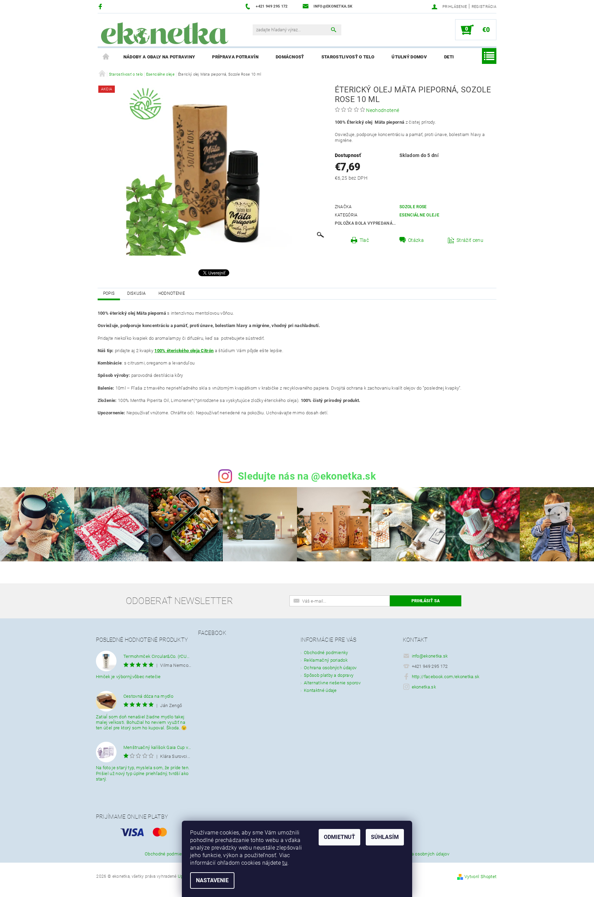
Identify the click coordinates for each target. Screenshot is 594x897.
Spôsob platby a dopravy (328, 675)
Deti (449, 56)
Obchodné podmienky (326, 652)
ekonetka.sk (424, 686)
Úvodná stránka (106, 57)
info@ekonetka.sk (430, 656)
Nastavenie (212, 880)
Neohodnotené (382, 110)
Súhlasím (385, 837)
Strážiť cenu (469, 240)
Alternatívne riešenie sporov (332, 682)
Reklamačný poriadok (326, 660)
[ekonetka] (164, 33)
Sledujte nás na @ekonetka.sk (307, 476)
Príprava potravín (235, 56)
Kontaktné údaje (320, 690)
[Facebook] (101, 6)
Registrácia (484, 6)
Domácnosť (290, 56)
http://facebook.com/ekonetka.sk (446, 676)
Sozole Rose (413, 206)
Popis (109, 293)
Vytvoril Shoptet (480, 876)
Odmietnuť (339, 837)
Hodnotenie (171, 293)
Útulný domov (409, 56)
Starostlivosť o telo (347, 56)
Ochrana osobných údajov (330, 667)
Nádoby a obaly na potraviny (159, 56)
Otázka (416, 240)
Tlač (364, 240)
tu (284, 863)
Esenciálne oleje (419, 215)
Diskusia (136, 293)
